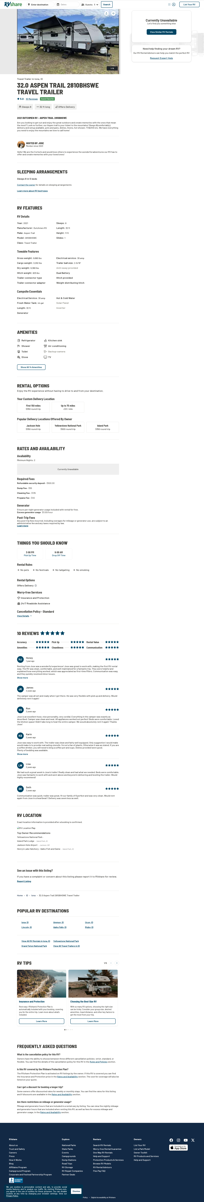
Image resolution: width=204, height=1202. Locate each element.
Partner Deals (68, 1174)
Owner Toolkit (140, 1152)
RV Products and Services (146, 1156)
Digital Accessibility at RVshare (103, 1197)
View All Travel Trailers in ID (66, 946)
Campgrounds (69, 1156)
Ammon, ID (58, 922)
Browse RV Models (102, 1163)
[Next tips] (117, 963)
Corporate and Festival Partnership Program (30, 1174)
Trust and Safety (17, 1149)
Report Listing (24, 881)
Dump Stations (69, 1160)
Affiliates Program (18, 1167)
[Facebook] (172, 1139)
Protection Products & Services (108, 1160)
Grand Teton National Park (34, 946)
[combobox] (42, 4)
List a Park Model (142, 1149)
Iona (33, 895)
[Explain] (36, 585)
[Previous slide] (21, 41)
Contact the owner (26, 185)
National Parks (69, 1145)
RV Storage (67, 1167)
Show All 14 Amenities (31, 367)
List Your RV (189, 4)
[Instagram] (179, 1139)
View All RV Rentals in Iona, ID (36, 941)
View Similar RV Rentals (161, 32)
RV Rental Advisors (102, 1167)
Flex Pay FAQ (99, 1171)
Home (20, 895)
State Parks (67, 1149)
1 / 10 (112, 68)
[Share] (106, 13)
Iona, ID (25, 922)
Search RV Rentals (102, 1145)
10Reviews (32, 98)
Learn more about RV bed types (32, 191)
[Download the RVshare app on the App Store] (178, 1150)
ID (27, 895)
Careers (13, 1152)
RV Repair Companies (72, 1171)
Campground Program (19, 1171)
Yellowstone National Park (66, 941)
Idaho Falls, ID (59, 927)
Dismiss (76, 1191)
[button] (24, 615)
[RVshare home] (13, 4)
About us (13, 1145)
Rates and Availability (67, 1076)
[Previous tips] (111, 963)
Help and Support (101, 1156)
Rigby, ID (89, 927)
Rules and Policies (98, 1061)
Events (65, 1152)
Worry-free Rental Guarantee (107, 1149)
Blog (11, 1163)
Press (12, 1156)
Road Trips (67, 1163)
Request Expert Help (161, 58)
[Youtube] (187, 1139)
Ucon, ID (89, 922)
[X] (193, 1139)
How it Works (15, 1160)
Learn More (41, 1021)
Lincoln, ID (27, 927)
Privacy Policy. (12, 1196)
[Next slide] (115, 41)
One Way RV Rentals (103, 1152)
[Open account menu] (172, 4)
